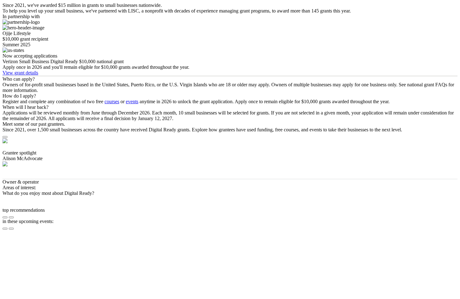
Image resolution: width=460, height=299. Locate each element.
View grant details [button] (20, 72)
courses (112, 101)
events (132, 101)
